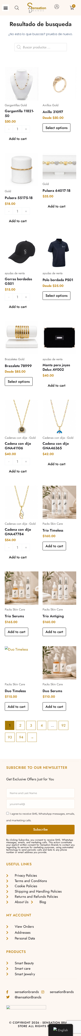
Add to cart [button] (54, 546)
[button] (5, 7)
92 (63, 725)
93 (10, 737)
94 (21, 737)
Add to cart (18, 138)
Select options (56, 127)
